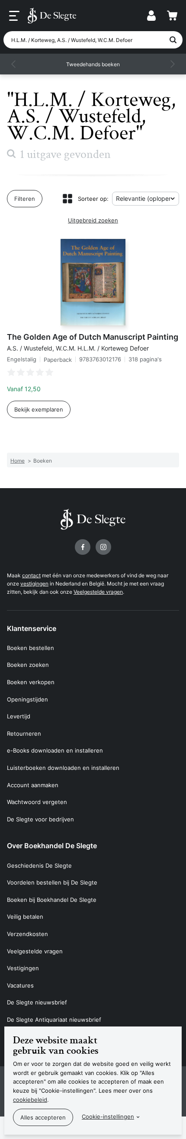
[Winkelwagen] (172, 15)
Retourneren (24, 733)
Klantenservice (31, 628)
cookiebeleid (30, 1099)
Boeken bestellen (30, 647)
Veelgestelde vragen (98, 592)
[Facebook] (82, 547)
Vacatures (20, 985)
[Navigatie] (14, 16)
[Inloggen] (151, 15)
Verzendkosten (27, 933)
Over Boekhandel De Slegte (52, 845)
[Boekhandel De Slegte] (52, 15)
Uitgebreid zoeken (93, 220)
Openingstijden (27, 699)
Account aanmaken (32, 785)
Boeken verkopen (31, 682)
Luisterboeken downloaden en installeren (63, 767)
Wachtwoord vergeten (37, 801)
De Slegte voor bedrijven (40, 819)
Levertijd (18, 716)
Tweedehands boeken (93, 64)
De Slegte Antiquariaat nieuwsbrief (54, 1019)
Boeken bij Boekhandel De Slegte (51, 899)
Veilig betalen (25, 916)
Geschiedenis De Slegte (39, 865)
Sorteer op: (93, 198)
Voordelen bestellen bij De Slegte (52, 882)
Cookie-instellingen (108, 1116)
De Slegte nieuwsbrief (37, 1002)
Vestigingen (23, 968)
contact (31, 575)
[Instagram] (103, 547)
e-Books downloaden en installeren (55, 750)
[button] (13, 64)
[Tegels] (67, 198)
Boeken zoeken (28, 664)
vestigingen (34, 583)
